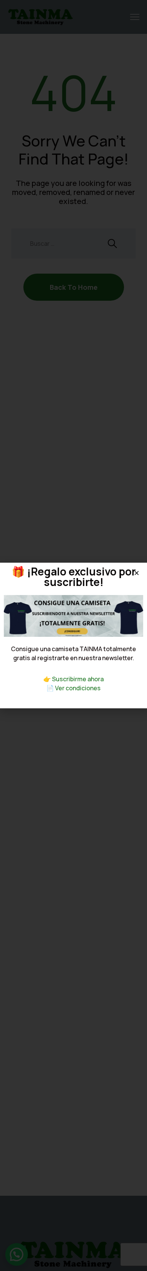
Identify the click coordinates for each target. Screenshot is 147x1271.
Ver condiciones (78, 688)
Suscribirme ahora (78, 679)
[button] (136, 573)
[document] (73, 635)
